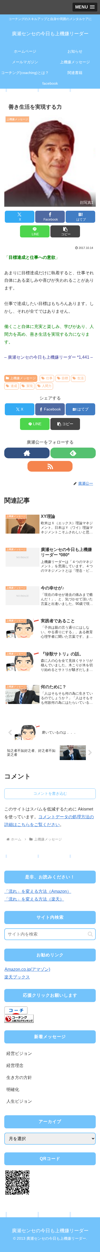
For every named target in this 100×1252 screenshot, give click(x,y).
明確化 (12, 1089)
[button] (65, 231)
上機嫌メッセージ (23, 378)
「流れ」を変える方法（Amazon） (37, 891)
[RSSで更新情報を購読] (50, 466)
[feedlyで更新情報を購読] (73, 453)
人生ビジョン (19, 1101)
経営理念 (14, 1065)
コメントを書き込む (50, 793)
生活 (80, 378)
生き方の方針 (19, 1077)
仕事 (49, 378)
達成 (14, 386)
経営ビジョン (19, 1053)
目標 (65, 378)
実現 (29, 386)
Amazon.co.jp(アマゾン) (27, 969)
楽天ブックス (17, 977)
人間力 (46, 386)
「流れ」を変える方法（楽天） (34, 899)
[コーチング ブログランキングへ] (19, 1018)
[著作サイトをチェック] (27, 453)
